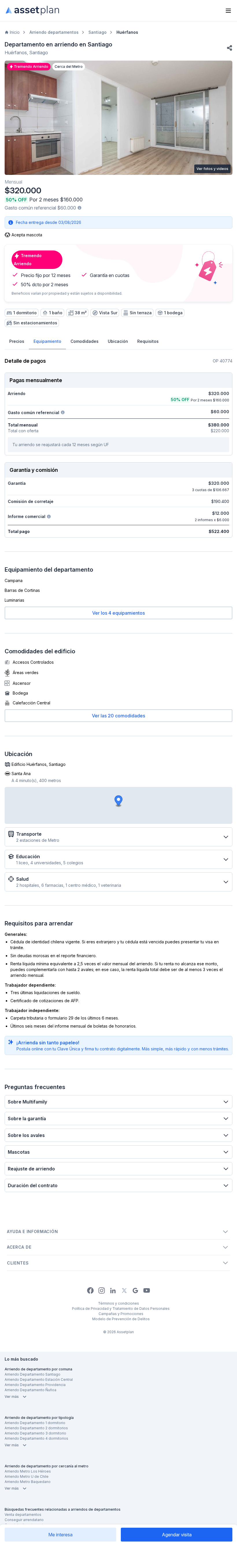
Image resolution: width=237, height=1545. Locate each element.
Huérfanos (127, 32)
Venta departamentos (23, 1514)
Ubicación (118, 341)
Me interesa (60, 1534)
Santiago (97, 32)
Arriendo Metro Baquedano (28, 1481)
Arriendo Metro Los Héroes (28, 1471)
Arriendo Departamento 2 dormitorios (36, 1428)
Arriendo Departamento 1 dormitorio (35, 1423)
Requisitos (148, 341)
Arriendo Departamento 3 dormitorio (35, 1433)
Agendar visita (177, 1534)
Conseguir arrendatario (24, 1520)
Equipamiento (47, 341)
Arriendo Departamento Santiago (32, 1374)
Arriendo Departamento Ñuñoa (30, 1390)
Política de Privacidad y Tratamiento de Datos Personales (121, 1308)
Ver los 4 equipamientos (118, 613)
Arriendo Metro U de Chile (27, 1476)
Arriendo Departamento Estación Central (39, 1379)
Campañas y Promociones (121, 1314)
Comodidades (85, 341)
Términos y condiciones (118, 1303)
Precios (16, 341)
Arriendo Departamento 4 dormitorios (36, 1438)
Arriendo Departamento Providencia (35, 1385)
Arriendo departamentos (54, 32)
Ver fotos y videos (212, 169)
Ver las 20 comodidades (118, 716)
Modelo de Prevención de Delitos (121, 1319)
